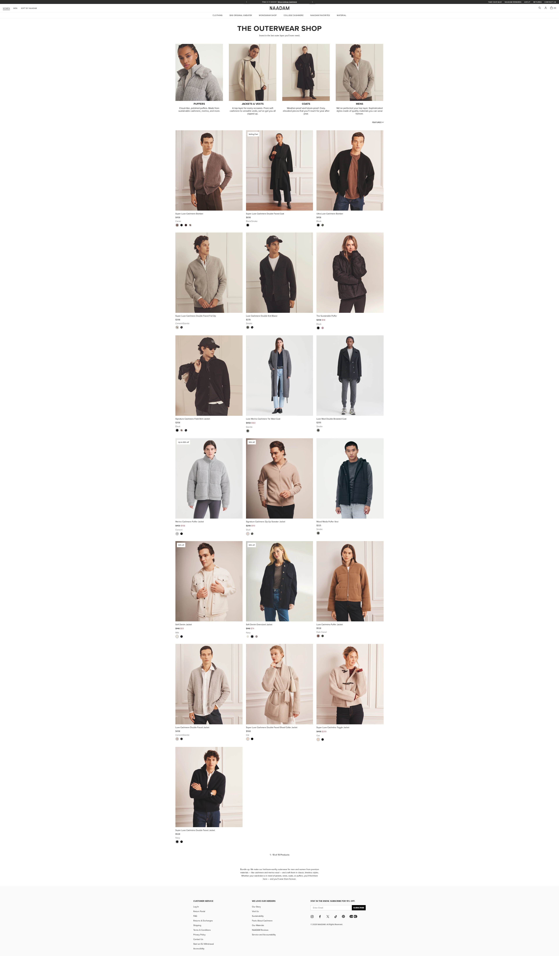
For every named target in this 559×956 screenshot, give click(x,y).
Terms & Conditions (202, 930)
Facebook (320, 916)
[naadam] (280, 8)
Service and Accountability (264, 934)
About (527, 2)
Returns (537, 2)
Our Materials (258, 925)
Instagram (312, 916)
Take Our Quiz (495, 2)
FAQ (195, 916)
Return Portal (199, 911)
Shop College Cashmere (287, 2)
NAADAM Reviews (260, 930)
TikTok (335, 916)
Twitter (327, 916)
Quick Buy (209, 206)
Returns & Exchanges (203, 920)
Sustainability (258, 916)
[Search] (540, 8)
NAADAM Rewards (513, 2)
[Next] (239, 170)
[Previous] (179, 170)
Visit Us (255, 911)
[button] (353, 916)
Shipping (197, 925)
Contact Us (550, 2)
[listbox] (378, 122)
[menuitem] (29, 8)
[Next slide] (312, 2)
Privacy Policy (199, 934)
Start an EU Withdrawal (203, 943)
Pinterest (343, 916)
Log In (196, 906)
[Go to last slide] (247, 2)
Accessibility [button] (198, 948)
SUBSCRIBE (358, 907)
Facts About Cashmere (262, 920)
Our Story (256, 906)
